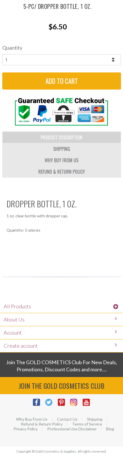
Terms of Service (87, 424)
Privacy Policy (25, 429)
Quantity (12, 47)
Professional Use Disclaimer (72, 429)
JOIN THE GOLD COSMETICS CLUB (61, 385)
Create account (21, 346)
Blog (110, 429)
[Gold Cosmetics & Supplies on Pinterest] (64, 405)
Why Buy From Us (31, 419)
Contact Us (67, 419)
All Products (17, 306)
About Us (14, 319)
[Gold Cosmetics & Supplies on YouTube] (89, 405)
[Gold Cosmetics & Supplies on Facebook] (39, 405)
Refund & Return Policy (42, 424)
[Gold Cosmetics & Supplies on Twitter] (51, 405)
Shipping (94, 419)
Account (13, 332)
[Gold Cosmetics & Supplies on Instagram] (76, 405)
